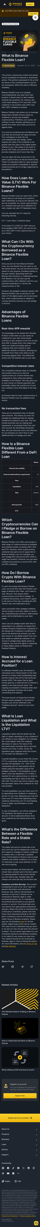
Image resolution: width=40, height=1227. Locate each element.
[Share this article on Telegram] (22, 966)
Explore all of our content (18, 1118)
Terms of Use (31, 944)
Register (30, 4)
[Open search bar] (23, 4)
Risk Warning (10, 946)
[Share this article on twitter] (3, 966)
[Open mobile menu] (37, 4)
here (22, 921)
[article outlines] (35, 17)
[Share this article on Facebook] (12, 966)
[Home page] (15, 4)
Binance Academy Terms (28, 1216)
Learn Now (33, 14)
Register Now (20, 1096)
